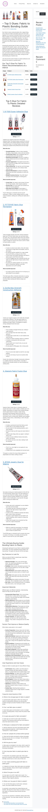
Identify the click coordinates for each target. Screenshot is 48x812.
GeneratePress (30, 810)
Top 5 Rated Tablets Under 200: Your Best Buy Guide (40, 34)
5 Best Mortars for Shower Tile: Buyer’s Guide (40, 48)
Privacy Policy (22, 3)
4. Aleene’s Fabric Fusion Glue (15, 371)
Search (37, 11)
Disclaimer (42, 3)
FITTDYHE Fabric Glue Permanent (15, 79)
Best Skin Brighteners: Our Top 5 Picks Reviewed (41, 43)
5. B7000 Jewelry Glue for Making (13, 463)
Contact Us (35, 3)
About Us (29, 3)
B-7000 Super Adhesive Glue (14, 74)
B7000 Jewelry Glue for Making (15, 94)
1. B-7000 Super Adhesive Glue (15, 112)
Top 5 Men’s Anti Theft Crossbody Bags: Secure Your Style (15, 804)
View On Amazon (16, 134)
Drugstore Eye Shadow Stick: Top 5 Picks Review (41, 29)
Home (15, 3)
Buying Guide (6, 801)
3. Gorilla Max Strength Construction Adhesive (12, 289)
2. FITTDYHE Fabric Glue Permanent (13, 206)
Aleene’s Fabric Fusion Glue (14, 89)
